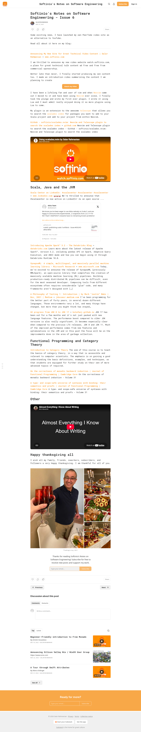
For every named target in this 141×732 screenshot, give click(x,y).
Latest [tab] (38, 631)
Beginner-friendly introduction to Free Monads (58, 636)
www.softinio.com (54, 57)
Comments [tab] (36, 603)
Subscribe (123, 4)
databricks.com (38, 248)
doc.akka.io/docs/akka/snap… (53, 220)
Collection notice (86, 716)
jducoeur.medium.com (67, 297)
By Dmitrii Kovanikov (38, 640)
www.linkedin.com (42, 195)
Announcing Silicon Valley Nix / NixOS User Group (59, 652)
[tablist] (39, 603)
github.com (70, 125)
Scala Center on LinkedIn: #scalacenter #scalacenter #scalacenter (69, 192)
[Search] (109, 4)
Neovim (97, 92)
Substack (59, 727)
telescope (85, 110)
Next (104, 587)
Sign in (134, 4)
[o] (102, 641)
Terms (77, 716)
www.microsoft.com (89, 266)
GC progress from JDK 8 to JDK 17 (49, 312)
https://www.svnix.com (39, 655)
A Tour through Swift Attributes (49, 667)
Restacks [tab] (45, 603)
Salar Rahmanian (42, 22)
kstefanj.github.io (83, 312)
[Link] (27, 187)
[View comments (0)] (38, 29)
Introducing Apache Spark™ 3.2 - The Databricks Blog (61, 245)
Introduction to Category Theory (49, 350)
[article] (70, 641)
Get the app (81, 722)
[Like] (32, 29)
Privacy (70, 716)
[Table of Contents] (2, 366)
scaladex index (55, 113)
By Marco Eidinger (37, 670)
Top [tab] (33, 631)
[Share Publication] (114, 4)
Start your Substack (64, 722)
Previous (38, 587)
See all (35, 683)
